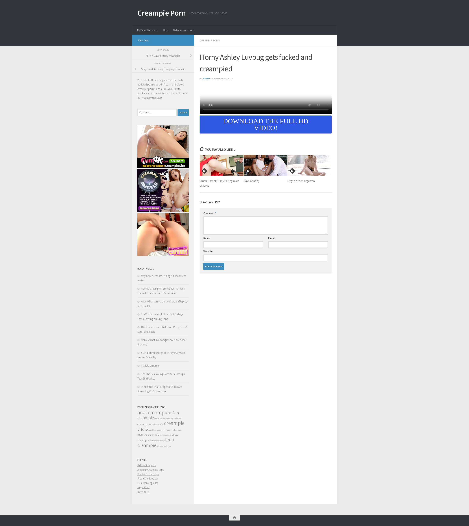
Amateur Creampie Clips (150, 469)
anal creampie (152, 412)
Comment (209, 213)
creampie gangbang (155, 424)
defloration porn (146, 465)
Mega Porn (143, 487)
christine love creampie (163, 418)
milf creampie (165, 435)
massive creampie (148, 434)
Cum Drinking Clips (147, 483)
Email (271, 238)
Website (208, 251)
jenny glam (166, 430)
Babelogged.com (183, 30)
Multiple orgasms (150, 365)
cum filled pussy (154, 430)
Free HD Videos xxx (147, 478)
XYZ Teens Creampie (148, 474)
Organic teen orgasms (301, 181)
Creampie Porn (161, 13)
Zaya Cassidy (251, 181)
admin (206, 78)
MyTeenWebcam (147, 30)
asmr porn (143, 491)
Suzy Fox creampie (157, 440)
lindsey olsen (176, 430)
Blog (165, 30)
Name (206, 238)
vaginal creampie (164, 446)
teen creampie (155, 442)
